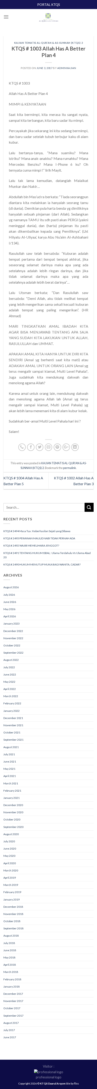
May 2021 (9, 768)
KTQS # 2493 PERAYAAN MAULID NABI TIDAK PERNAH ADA (39, 538)
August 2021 (11, 747)
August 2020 (11, 834)
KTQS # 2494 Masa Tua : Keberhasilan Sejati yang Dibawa (36, 531)
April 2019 (9, 877)
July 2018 (9, 943)
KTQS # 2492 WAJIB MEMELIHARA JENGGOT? (31, 545)
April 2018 (9, 964)
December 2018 (13, 906)
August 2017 (11, 1023)
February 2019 (12, 892)
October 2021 (11, 732)
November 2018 (13, 914)
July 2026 (9, 594)
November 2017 (13, 1001)
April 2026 (9, 616)
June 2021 (9, 761)
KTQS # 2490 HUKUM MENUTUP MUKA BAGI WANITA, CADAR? (42, 564)
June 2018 (9, 950)
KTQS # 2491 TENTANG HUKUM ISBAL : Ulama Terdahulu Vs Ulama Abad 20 (47, 555)
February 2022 (12, 703)
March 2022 (10, 696)
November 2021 (13, 725)
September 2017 (13, 1015)
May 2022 (9, 681)
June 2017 (9, 1037)
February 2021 (12, 790)
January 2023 (11, 623)
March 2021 (10, 783)
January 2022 (11, 710)
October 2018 (11, 921)
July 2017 (9, 1030)
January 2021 (11, 798)
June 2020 (9, 848)
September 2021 (13, 739)
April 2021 (9, 776)
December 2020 (13, 805)
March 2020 (10, 870)
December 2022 (13, 631)
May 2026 (9, 609)
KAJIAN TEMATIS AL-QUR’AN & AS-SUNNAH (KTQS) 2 (48, 42)
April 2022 (9, 689)
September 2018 (13, 928)
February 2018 (12, 979)
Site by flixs (72, 1083)
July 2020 (9, 841)
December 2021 (13, 718)
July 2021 (9, 754)
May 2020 (9, 855)
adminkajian (66, 68)
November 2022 (13, 638)
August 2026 (11, 587)
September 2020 (13, 827)
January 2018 (11, 986)
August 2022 (11, 660)
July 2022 (9, 667)
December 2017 (13, 993)
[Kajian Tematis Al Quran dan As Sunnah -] (48, 18)
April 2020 (9, 863)
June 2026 (9, 602)
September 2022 (13, 652)
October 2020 (11, 819)
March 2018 (10, 972)
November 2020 (13, 812)
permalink (69, 468)
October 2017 (11, 1008)
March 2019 (10, 885)
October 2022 (11, 645)
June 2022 (9, 674)
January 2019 (11, 899)
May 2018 (9, 957)
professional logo (48, 1077)
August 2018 (11, 935)
